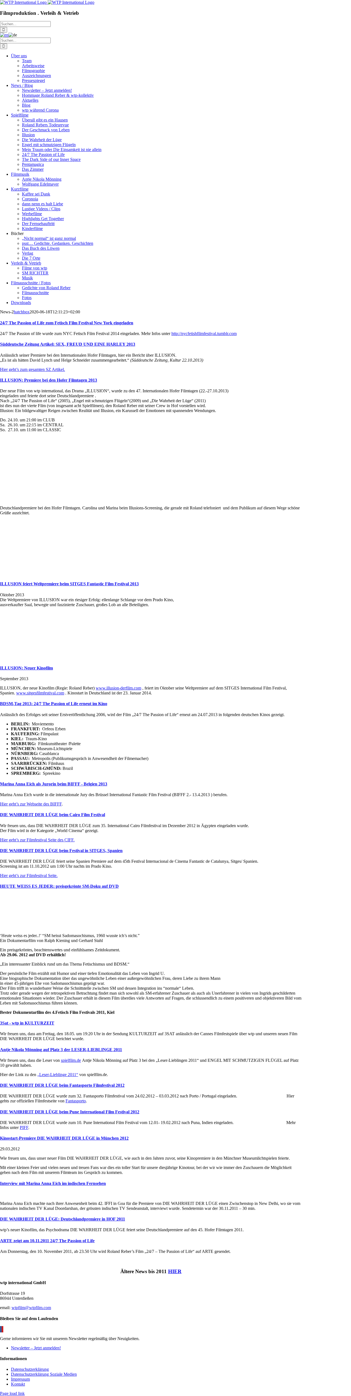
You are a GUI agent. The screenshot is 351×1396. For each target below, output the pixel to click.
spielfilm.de (71, 1060)
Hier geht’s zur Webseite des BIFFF (31, 804)
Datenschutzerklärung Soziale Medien (44, 1374)
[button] (66, 322)
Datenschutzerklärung (30, 1369)
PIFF (24, 1127)
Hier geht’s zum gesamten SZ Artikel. (32, 369)
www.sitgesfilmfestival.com (40, 693)
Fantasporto (76, 1101)
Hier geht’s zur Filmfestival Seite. (29, 875)
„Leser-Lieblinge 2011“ (57, 1074)
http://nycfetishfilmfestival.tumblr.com (204, 333)
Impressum (20, 1379)
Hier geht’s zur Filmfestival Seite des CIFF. (37, 840)
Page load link (12, 1393)
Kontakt (18, 1384)
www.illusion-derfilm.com (118, 688)
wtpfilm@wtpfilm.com (31, 1307)
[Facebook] (1, 1329)
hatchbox (22, 312)
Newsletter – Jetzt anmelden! (36, 1348)
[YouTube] (2, 1329)
